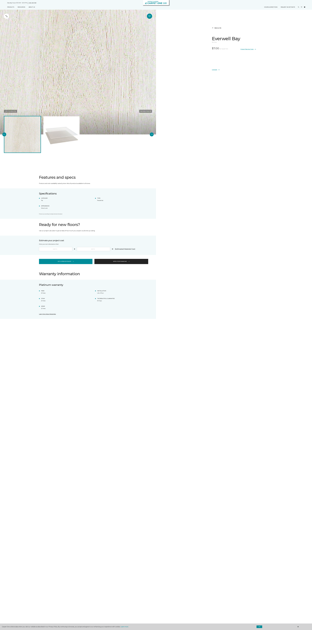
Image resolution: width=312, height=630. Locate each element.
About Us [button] (32, 7)
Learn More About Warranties (47, 314)
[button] (298, 7)
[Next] (152, 134)
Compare (214, 69)
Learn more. (124, 626)
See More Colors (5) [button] (145, 111)
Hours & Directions (270, 7)
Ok (259, 626)
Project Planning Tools (247, 49)
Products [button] (10, 7)
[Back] (4, 134)
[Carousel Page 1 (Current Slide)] (22, 134)
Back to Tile (217, 28)
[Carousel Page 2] (61, 134)
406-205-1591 (32, 3)
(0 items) (304, 7)
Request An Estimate (288, 7)
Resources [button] (21, 7)
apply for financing (120, 261)
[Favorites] (301, 7)
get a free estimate (64, 261)
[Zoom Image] (6, 16)
